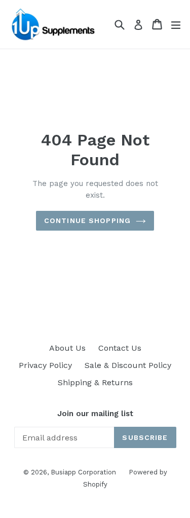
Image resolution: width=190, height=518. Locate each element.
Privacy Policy (45, 365)
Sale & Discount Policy (128, 365)
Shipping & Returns (95, 382)
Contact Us (119, 348)
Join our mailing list (95, 413)
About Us (67, 348)
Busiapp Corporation (83, 472)
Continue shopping (87, 220)
